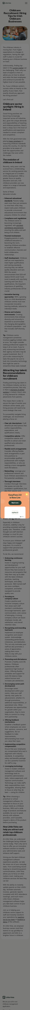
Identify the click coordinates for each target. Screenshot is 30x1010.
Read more (15, 503)
